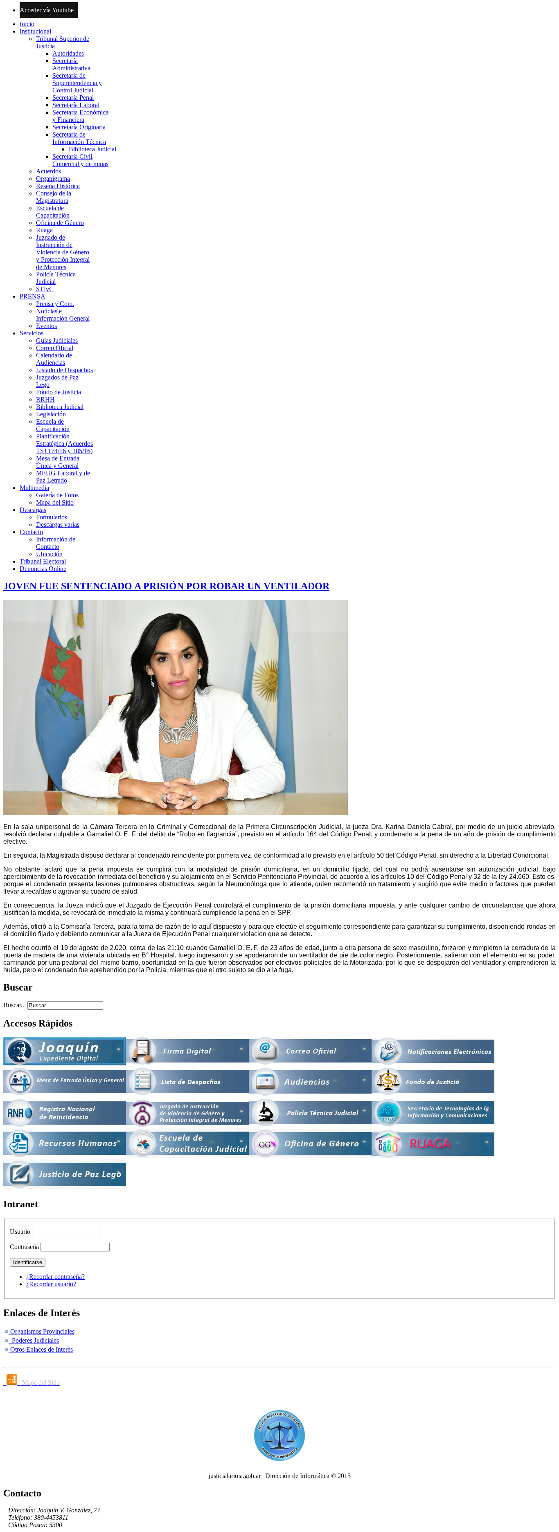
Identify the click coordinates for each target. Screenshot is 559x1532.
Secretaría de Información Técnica (79, 138)
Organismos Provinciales (41, 1331)
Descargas (33, 509)
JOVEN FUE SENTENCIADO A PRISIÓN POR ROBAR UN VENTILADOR (166, 586)
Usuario (20, 1231)
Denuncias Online (43, 568)
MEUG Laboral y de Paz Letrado (63, 476)
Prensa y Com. (55, 303)
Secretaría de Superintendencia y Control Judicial (77, 83)
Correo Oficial (54, 347)
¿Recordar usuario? (51, 1283)
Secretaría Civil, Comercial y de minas (80, 160)
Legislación (51, 414)
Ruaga (44, 230)
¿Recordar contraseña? (55, 1276)
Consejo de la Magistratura (53, 197)
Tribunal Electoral (43, 561)
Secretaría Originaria (79, 127)
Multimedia (34, 487)
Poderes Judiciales (34, 1340)
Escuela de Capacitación (53, 211)
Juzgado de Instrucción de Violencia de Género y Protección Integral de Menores (63, 252)
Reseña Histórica (58, 185)
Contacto (31, 531)
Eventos (46, 325)
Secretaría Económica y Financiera (80, 116)
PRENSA (32, 296)
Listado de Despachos (64, 369)
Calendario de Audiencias (54, 359)
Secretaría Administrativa (71, 64)
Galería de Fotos (57, 495)
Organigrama (53, 178)
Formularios (51, 517)
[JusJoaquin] (64, 1063)
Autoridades (68, 53)
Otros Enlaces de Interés (41, 1349)
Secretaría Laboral (75, 104)
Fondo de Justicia (58, 392)
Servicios (31, 333)
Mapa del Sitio (55, 502)
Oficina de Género (60, 222)
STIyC (45, 288)
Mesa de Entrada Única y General (57, 462)
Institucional (35, 31)
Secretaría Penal (73, 97)
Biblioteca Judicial (92, 149)
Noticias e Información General (63, 315)
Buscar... (14, 1005)
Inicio (27, 23)
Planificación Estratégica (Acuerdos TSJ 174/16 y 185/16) (64, 443)
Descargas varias (57, 524)
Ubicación (49, 553)
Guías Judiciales (57, 340)
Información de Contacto (55, 543)
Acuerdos (48, 171)
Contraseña (24, 1246)
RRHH (45, 399)
